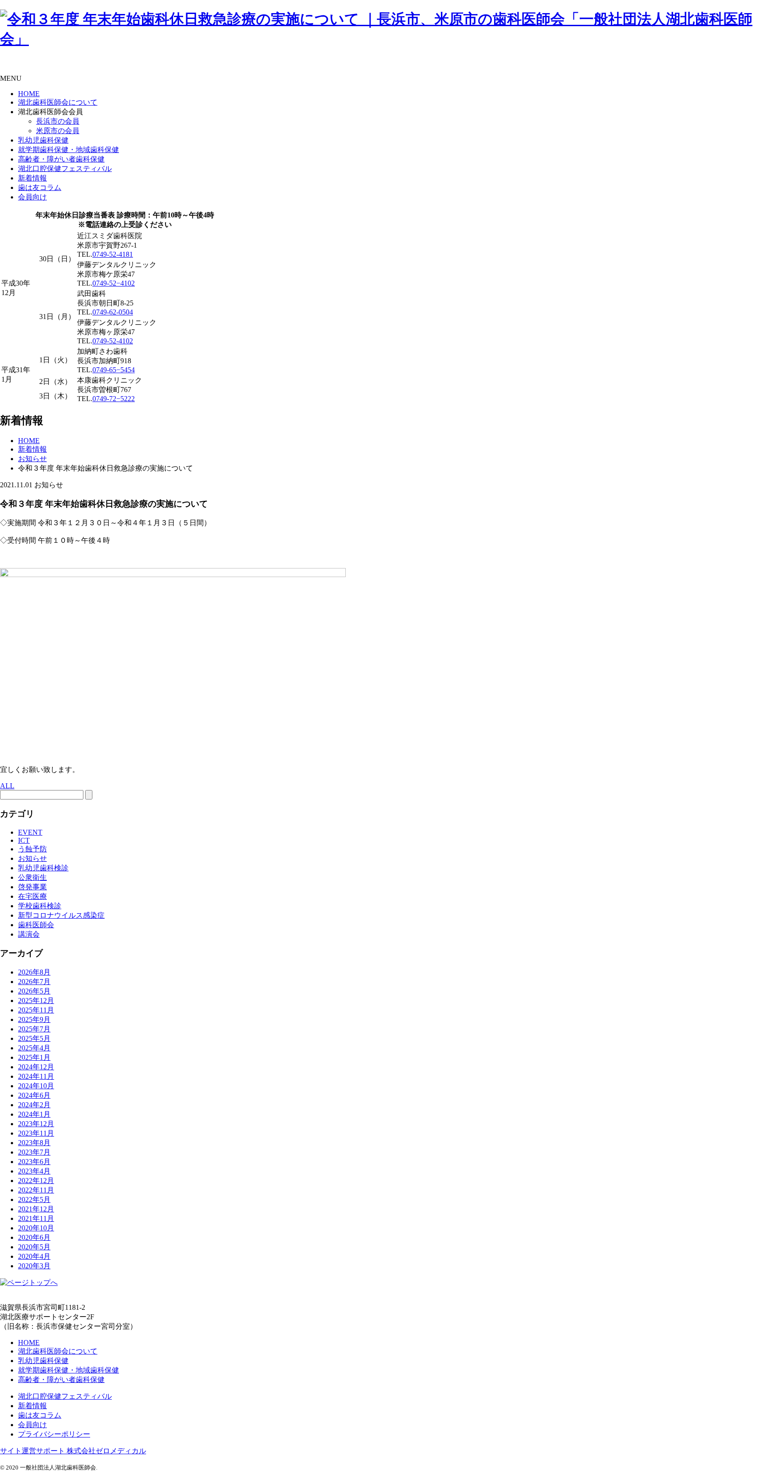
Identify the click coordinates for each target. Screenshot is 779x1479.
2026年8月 (34, 972)
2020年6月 (34, 1237)
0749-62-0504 (112, 312)
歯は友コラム (39, 187)
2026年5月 (34, 991)
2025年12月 (36, 1000)
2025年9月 (34, 1019)
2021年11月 (36, 1218)
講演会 (29, 934)
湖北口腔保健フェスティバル (65, 168)
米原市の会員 (57, 130)
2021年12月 (36, 1209)
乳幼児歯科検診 (43, 868)
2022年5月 (34, 1199)
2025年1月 (34, 1057)
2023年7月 (34, 1152)
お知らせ (32, 858)
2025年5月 (34, 1038)
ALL (7, 786)
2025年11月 (36, 1010)
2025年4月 (34, 1048)
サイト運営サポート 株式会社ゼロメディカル (73, 1451)
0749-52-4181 (112, 254)
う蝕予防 (32, 849)
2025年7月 (34, 1029)
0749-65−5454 (113, 370)
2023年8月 (34, 1142)
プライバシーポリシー (54, 1434)
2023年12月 (36, 1124)
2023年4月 (34, 1171)
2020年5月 (34, 1247)
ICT (24, 840)
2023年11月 (36, 1133)
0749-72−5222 (113, 398)
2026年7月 (34, 981)
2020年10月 (36, 1228)
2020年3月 (34, 1266)
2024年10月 (36, 1086)
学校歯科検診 (39, 906)
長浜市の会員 (57, 121)
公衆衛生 (32, 877)
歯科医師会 (36, 925)
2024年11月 (36, 1076)
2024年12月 (36, 1067)
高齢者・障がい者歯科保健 (61, 159)
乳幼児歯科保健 (43, 140)
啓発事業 (32, 887)
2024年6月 (34, 1095)
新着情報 (32, 178)
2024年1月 (34, 1114)
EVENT (30, 832)
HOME (29, 93)
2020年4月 (34, 1256)
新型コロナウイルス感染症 (61, 915)
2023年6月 (34, 1161)
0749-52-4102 (112, 341)
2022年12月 (36, 1180)
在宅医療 (32, 896)
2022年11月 (36, 1190)
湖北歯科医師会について (57, 102)
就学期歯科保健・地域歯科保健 (68, 149)
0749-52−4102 (113, 283)
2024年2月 (34, 1105)
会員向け (32, 197)
